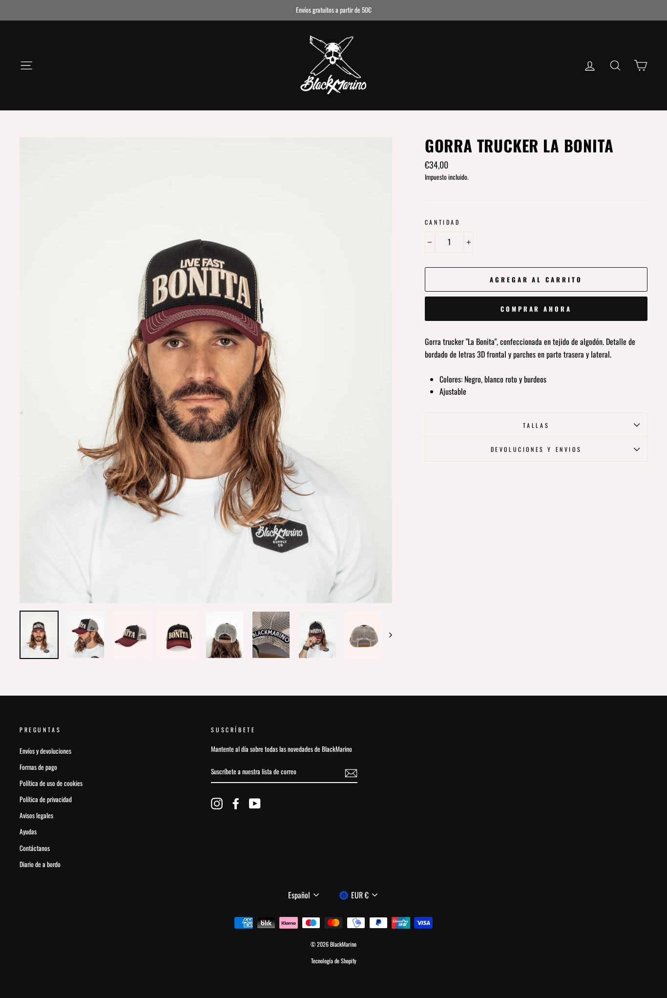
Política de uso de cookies (51, 783)
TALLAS (536, 425)
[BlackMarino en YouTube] (255, 803)
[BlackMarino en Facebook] (236, 803)
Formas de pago (38, 767)
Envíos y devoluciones (45, 751)
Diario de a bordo (40, 864)
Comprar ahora (536, 309)
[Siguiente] (386, 635)
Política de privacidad (46, 799)
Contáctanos (35, 848)
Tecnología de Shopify (333, 960)
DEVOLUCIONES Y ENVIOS (536, 449)
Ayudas (28, 831)
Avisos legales (36, 815)
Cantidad (442, 222)
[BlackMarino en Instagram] (217, 803)
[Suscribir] (351, 772)
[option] (333, 10)
